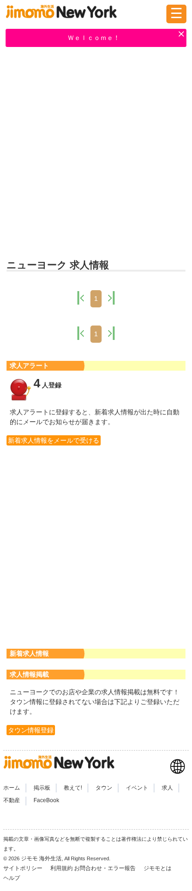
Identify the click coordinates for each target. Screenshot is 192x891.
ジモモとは (158, 868)
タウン (104, 788)
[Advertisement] (96, 154)
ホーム (11, 788)
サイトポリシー (23, 868)
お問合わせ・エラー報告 (105, 868)
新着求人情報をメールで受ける (53, 440)
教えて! (73, 788)
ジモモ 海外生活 (41, 858)
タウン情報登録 (31, 730)
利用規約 (61, 868)
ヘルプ (11, 878)
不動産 (11, 800)
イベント (137, 788)
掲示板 (42, 788)
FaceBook (46, 800)
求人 (167, 788)
